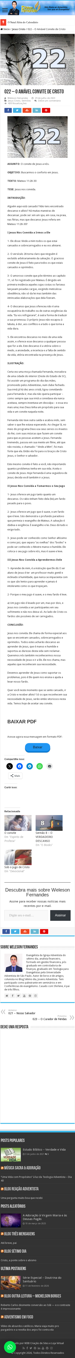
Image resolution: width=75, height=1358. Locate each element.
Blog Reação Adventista (21, 1189)
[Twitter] (31, 1348)
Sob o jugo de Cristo (17, 867)
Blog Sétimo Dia (15, 1251)
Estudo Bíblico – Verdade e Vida (44, 1149)
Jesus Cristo (18, 29)
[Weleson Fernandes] (37, 8)
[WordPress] (47, 1348)
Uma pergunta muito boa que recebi (22, 1197)
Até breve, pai (9, 1242)
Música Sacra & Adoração (22, 1168)
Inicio (6, 29)
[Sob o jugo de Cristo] (18, 857)
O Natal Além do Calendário (23, 22)
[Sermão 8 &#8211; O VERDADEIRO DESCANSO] (49, 823)
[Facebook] (27, 1348)
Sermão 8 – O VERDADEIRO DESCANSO (44, 837)
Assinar (60, 915)
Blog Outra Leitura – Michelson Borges (32, 1296)
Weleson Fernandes (18, 98)
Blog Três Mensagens (19, 1234)
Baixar (37, 747)
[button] (10, 1347)
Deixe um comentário (49, 100)
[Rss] (23, 1348)
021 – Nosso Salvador (21, 1012)
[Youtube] (43, 1348)
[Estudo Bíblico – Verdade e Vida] (11, 1154)
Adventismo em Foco (18, 1317)
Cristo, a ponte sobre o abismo (18, 1260)
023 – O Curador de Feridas (50, 1018)
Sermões (26, 100)
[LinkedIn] (39, 1348)
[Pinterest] (35, 1348)
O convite (10, 832)
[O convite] (18, 823)
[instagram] (51, 1348)
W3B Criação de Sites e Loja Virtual (44, 1343)
